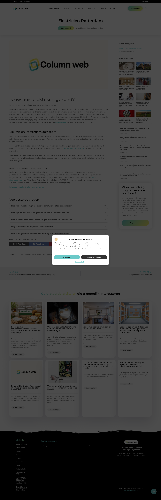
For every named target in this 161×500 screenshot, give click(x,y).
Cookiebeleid (79, 262)
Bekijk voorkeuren (94, 257)
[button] (106, 239)
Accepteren (67, 257)
